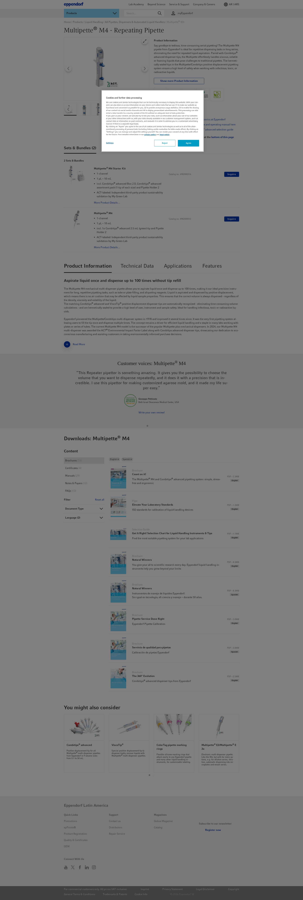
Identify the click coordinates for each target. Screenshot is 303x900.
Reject (164, 143)
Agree (188, 143)
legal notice (164, 134)
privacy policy (150, 134)
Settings (110, 143)
